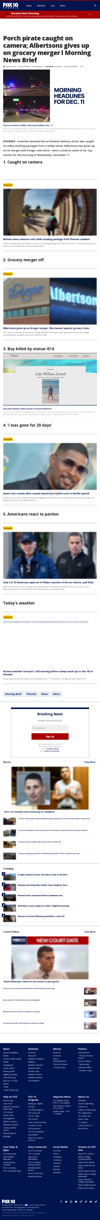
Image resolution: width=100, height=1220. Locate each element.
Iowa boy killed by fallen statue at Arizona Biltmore (27, 408)
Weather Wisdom (35, 1077)
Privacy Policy (53, 749)
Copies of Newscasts (87, 1110)
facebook (61, 1202)
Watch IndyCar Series (87, 1171)
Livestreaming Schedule (9, 1163)
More (62, 5)
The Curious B (34, 1113)
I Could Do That (35, 1125)
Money (57, 1048)
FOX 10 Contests (35, 1150)
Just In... (7, 762)
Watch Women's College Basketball (86, 1180)
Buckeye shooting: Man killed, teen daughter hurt (43, 885)
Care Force (7, 1103)
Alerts (56, 694)
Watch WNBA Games (87, 1185)
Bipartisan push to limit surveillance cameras (21, 1011)
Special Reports (9, 1133)
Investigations (9, 1118)
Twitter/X (57, 1163)
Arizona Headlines (10, 1052)
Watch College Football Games (85, 1158)
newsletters (96, 1202)
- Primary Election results (85, 1056)
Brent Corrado (11, 66)
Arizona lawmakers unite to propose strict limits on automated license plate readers (53, 830)
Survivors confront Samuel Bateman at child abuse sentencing (29, 988)
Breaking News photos (34, 1169)
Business (57, 1052)
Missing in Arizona (10, 1124)
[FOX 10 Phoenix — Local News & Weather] (11, 5)
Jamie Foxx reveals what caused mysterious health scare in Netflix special (46, 493)
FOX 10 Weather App (12, 1171)
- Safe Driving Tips (10, 1090)
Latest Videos (11, 931)
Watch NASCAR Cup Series (86, 1166)
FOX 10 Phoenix (24, 66)
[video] (50, 958)
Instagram (57, 1157)
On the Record (34, 1128)
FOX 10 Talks (33, 1116)
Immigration (8, 1065)
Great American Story (37, 1122)
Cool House (8, 1112)
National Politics (85, 1067)
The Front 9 (33, 1119)
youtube (76, 1202)
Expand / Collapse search (95, 6)
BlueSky (56, 1169)
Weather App (33, 1071)
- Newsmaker (83, 1064)
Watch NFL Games (86, 1154)
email (91, 1202)
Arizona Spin (8, 1100)
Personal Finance (60, 1064)
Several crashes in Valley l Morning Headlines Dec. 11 (28, 125)
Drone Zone (8, 1115)
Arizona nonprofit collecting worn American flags (23, 1023)
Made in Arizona (10, 1121)
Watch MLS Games (86, 1188)
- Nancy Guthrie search (9, 1128)
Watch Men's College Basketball (87, 1175)
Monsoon (32, 1055)
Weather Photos (35, 1074)
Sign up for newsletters (33, 1158)
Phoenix (31, 694)
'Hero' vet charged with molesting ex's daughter (29, 811)
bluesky (86, 1202)
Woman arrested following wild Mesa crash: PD (41, 916)
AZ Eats (31, 1106)
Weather (33, 1048)
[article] (50, 212)
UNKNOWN (33, 1135)
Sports (6, 1084)
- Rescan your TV (85, 1125)
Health (6, 1062)
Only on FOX (10, 1096)
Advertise (82, 1100)
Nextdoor (57, 1172)
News (44, 694)
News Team (83, 1119)
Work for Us (83, 1128)
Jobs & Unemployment (59, 1060)
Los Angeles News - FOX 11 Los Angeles (61, 1101)
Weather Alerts (34, 1068)
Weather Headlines (36, 1059)
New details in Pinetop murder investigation (21, 1000)
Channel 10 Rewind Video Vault (11, 1107)
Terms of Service (51, 751)
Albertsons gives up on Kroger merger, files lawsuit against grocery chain (46, 328)
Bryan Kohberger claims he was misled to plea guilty (31, 981)
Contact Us (83, 1106)
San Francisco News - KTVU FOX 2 (62, 1107)
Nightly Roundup (10, 1074)
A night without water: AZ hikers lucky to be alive (42, 874)
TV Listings (82, 1122)
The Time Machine (36, 1131)
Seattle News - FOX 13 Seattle (61, 1112)
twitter (66, 1202)
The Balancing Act (35, 1110)
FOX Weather (33, 1080)
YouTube (57, 1150)
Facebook (57, 1160)
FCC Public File (84, 1116)
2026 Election (83, 1052)
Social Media (60, 1146)
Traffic (6, 1087)
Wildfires (31, 1062)
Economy (57, 1055)
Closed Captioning (85, 1103)
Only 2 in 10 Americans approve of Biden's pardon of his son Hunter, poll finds (48, 582)
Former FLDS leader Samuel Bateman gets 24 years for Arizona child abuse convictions (54, 818)
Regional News (62, 1096)
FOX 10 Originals (33, 1098)
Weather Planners (35, 1065)
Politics (82, 1048)
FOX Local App (9, 1168)
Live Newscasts (9, 1154)
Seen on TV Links (10, 1080)
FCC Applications (85, 1113)
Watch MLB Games (86, 1162)
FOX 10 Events (34, 1154)
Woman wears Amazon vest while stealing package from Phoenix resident (46, 239)
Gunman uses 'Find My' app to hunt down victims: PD (39, 842)
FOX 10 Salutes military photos (34, 1163)
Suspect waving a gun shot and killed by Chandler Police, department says (49, 853)
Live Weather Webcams (8, 1158)
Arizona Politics (84, 1061)
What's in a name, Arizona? (35, 1139)
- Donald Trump (85, 1070)
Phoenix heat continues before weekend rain (40, 895)
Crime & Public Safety (12, 1059)
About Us (83, 1096)
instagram (71, 1202)
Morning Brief (38, 66)
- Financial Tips (59, 1067)
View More (90, 762)
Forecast (32, 1052)
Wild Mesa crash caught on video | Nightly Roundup (43, 906)
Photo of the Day (35, 1173)
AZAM (5, 1055)
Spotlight (7, 1136)
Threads (56, 1166)
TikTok (56, 1154)
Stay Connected (37, 1146)
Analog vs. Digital (35, 1103)
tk (81, 1202)
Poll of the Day (9, 1077)
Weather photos (35, 1176)
